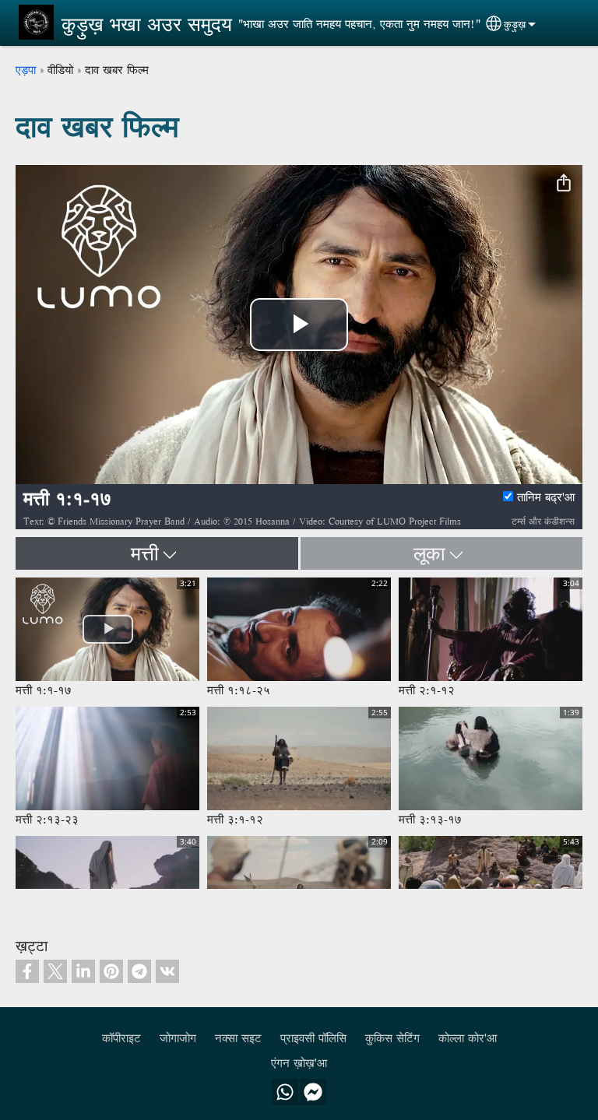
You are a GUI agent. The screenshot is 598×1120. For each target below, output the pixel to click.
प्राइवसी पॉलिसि (313, 1037)
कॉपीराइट (121, 1037)
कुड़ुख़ (515, 24)
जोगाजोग (178, 1037)
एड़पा (26, 69)
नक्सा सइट (238, 1037)
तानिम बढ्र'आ (546, 497)
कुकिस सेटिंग (392, 1037)
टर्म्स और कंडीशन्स (543, 521)
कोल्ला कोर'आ (467, 1037)
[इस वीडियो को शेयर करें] (563, 183)
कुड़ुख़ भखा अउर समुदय (147, 24)
